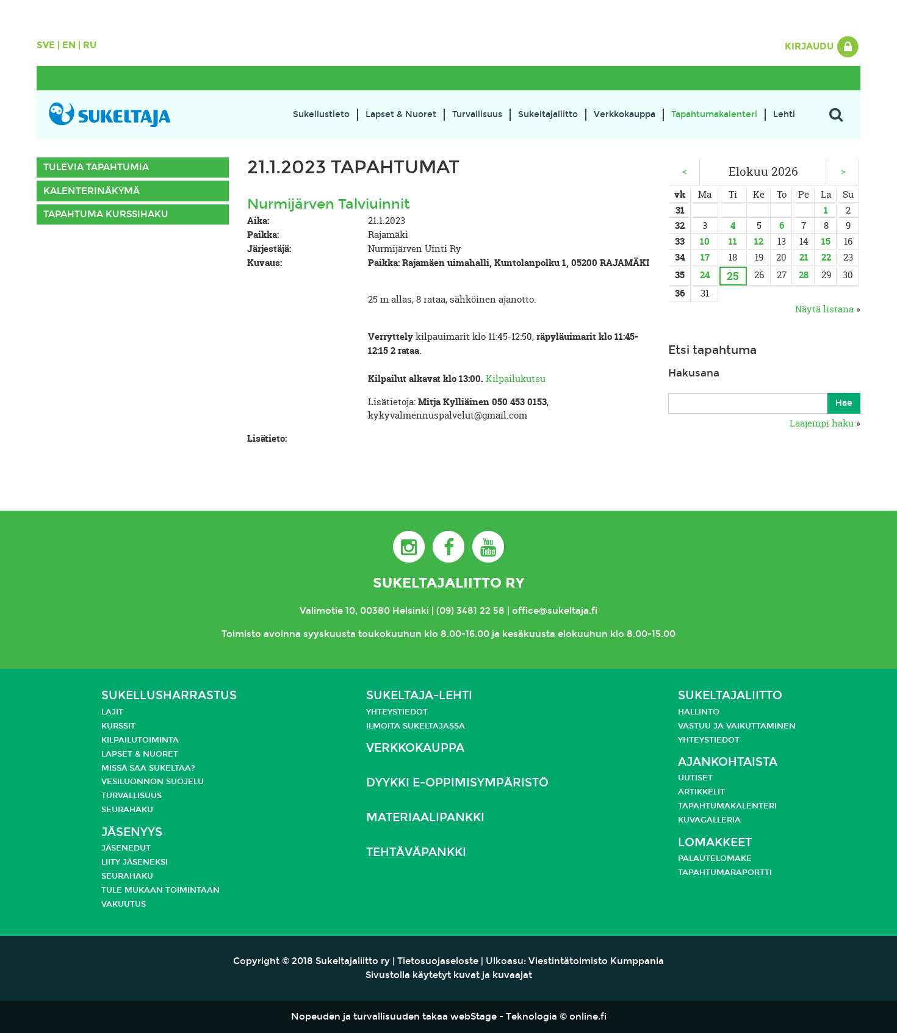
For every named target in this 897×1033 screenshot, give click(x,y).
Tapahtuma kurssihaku (105, 214)
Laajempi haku (822, 423)
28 (804, 274)
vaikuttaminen (761, 726)
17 (705, 257)
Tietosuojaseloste (437, 961)
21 (804, 257)
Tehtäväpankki (416, 852)
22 (826, 257)
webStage (473, 1016)
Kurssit (118, 726)
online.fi (588, 1016)
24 (705, 274)
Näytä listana (824, 309)
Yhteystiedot (397, 712)
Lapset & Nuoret (401, 114)
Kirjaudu (810, 46)
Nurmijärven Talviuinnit (328, 204)
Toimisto (241, 633)
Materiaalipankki (425, 817)
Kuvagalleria (709, 820)
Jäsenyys (131, 832)
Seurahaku (127, 810)
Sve (46, 45)
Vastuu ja (702, 726)
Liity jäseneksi (134, 862)
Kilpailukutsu (516, 378)
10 (705, 241)
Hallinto (698, 712)
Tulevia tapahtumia (96, 167)
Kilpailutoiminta (140, 740)
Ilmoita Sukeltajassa (415, 726)
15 (825, 241)
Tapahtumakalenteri (714, 114)
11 (733, 241)
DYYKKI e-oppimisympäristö (457, 783)
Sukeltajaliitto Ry (448, 582)
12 (758, 241)
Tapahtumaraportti (725, 872)
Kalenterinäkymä (91, 190)
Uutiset (695, 778)
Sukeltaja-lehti (419, 695)
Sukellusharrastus (169, 695)
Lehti (784, 114)
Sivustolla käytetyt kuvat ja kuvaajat (449, 975)
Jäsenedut (126, 848)
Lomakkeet (715, 842)
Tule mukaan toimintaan (160, 890)
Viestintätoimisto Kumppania (596, 961)
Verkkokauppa (624, 114)
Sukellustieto (321, 114)
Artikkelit (701, 792)
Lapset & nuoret (139, 754)
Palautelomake (715, 858)
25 (733, 276)
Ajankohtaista (727, 762)
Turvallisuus (477, 114)
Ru (89, 45)
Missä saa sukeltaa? (148, 768)
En (69, 45)
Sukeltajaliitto (548, 114)
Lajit (112, 712)
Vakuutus (123, 904)
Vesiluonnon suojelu (152, 781)
